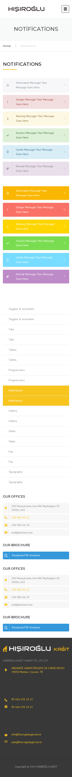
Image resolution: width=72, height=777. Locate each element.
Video (12, 431)
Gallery (13, 410)
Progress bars (17, 370)
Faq (11, 451)
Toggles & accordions (21, 309)
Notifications (16, 390)
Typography (15, 472)
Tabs (11, 329)
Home (7, 45)
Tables (13, 349)
